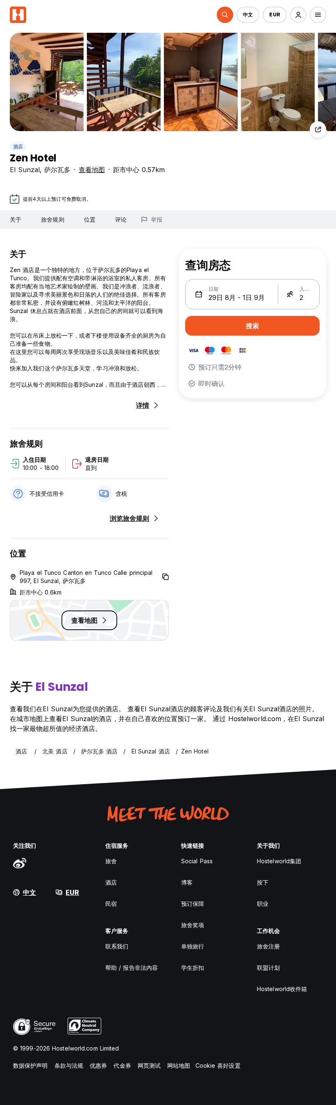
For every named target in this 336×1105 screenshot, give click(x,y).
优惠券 (98, 1065)
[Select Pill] (225, 15)
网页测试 (149, 1065)
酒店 (18, 146)
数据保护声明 (30, 1065)
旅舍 (111, 861)
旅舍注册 (268, 946)
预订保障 (192, 903)
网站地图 (178, 1065)
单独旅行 (192, 946)
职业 (262, 903)
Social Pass (197, 861)
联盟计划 (268, 967)
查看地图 (92, 170)
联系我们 (116, 946)
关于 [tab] (15, 219)
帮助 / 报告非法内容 (131, 967)
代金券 (122, 1065)
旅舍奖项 (192, 924)
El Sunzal (25, 170)
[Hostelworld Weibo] (19, 862)
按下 (262, 882)
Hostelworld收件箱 (282, 988)
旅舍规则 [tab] (52, 219)
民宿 (111, 903)
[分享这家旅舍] (318, 129)
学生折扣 (192, 967)
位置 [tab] (89, 219)
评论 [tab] (121, 219)
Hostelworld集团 (279, 861)
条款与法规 (69, 1065)
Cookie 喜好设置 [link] (218, 1065)
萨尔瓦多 (57, 170)
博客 (187, 882)
